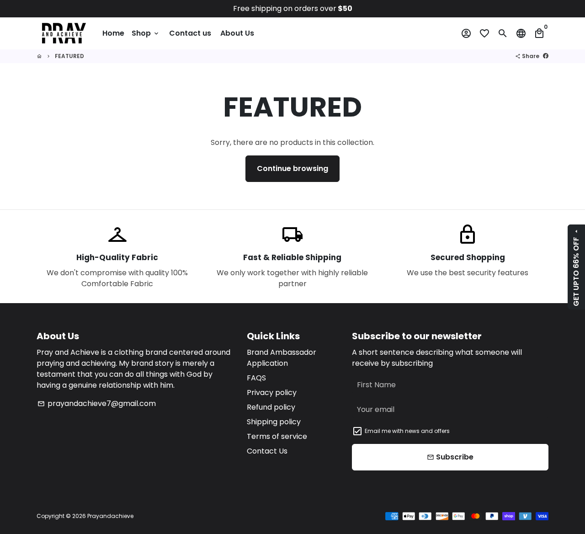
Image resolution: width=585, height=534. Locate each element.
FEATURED (69, 56)
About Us (237, 33)
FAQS (256, 378)
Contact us (190, 33)
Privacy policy (272, 392)
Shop (146, 33)
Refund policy (271, 407)
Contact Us (267, 451)
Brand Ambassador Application (281, 357)
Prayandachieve (110, 516)
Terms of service (277, 436)
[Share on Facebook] (545, 56)
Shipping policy (274, 422)
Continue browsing (292, 168)
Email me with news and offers (407, 431)
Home (113, 33)
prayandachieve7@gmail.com (96, 403)
